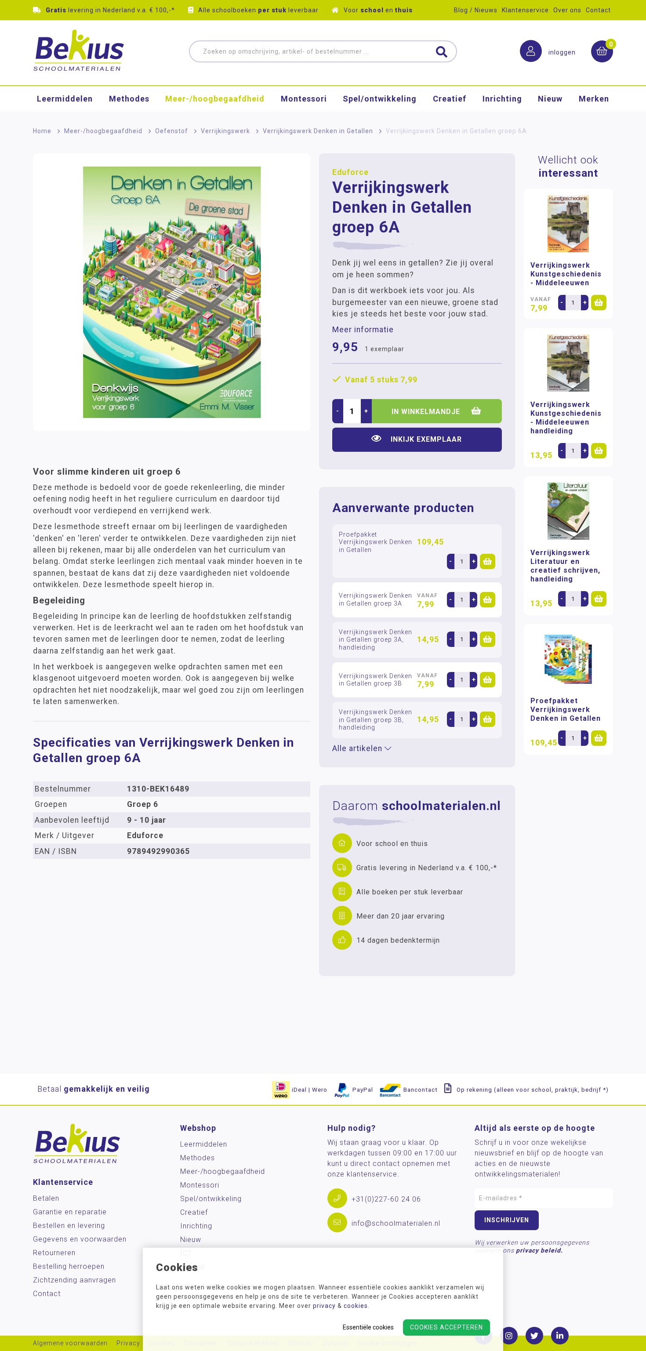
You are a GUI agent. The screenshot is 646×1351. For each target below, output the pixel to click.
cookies (356, 1305)
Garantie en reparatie (70, 1212)
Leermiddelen (65, 98)
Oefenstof (171, 130)
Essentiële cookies (368, 1327)
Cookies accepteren (446, 1327)
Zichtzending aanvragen (74, 1280)
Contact (598, 10)
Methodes (129, 98)
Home (42, 130)
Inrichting (502, 98)
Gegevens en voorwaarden (80, 1239)
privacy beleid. (539, 1250)
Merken (594, 98)
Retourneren (54, 1253)
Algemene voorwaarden (70, 1343)
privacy (324, 1305)
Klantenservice (525, 10)
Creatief (449, 98)
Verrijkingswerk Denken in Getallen (318, 130)
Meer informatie (363, 329)
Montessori (304, 98)
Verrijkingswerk (225, 130)
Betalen (46, 1198)
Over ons (567, 10)
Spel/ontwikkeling (380, 98)
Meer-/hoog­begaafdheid (215, 98)
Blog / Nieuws (475, 10)
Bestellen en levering (69, 1225)
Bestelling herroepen (69, 1266)
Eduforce (350, 172)
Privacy (128, 1343)
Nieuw (550, 98)
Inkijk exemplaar (426, 439)
